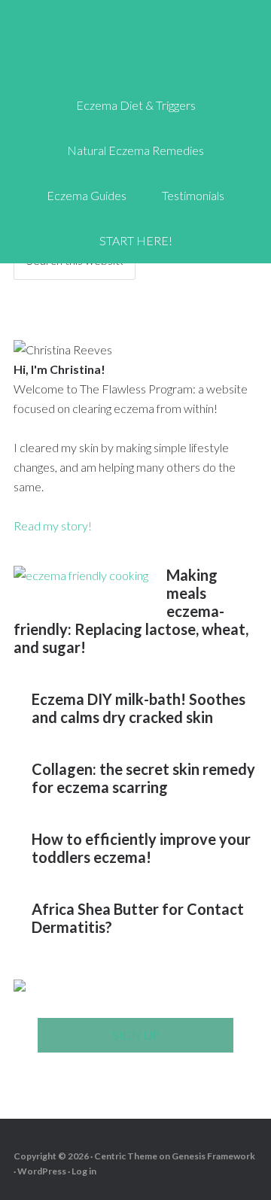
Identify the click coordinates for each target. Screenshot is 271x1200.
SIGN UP (136, 1035)
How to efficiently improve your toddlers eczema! (141, 848)
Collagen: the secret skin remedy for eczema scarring (143, 778)
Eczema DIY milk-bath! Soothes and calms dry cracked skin (138, 708)
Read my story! (53, 525)
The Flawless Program (135, 45)
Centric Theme (125, 1156)
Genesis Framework (213, 1156)
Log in (84, 1171)
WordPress (41, 1171)
